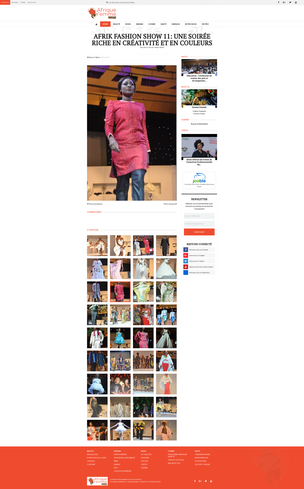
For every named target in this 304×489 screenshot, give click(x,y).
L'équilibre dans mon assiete (177, 455)
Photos (144, 461)
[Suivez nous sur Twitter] (290, 2)
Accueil (151, 47)
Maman (139, 24)
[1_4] (97, 384)
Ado (116, 468)
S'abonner (199, 232)
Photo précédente (95, 204)
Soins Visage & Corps (96, 458)
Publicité (143, 482)
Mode (128, 24)
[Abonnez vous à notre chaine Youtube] (296, 2)
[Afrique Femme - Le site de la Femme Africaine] (102, 13)
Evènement (5, 2)
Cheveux (91, 461)
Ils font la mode (202, 464)
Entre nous (191, 24)
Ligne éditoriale (133, 482)
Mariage (176, 24)
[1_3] (120, 268)
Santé (164, 24)
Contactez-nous (154, 482)
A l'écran (145, 458)
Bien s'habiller (201, 458)
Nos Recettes (174, 463)
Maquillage (92, 454)
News (105, 24)
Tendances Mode (202, 454)
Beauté (116, 24)
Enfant (117, 464)
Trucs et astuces (176, 460)
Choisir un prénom (122, 471)
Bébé (116, 461)
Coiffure (91, 464)
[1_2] (97, 268)
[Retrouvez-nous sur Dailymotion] (301, 2)
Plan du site (32, 2)
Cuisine (151, 24)
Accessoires (200, 461)
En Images (15, 2)
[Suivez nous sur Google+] (284, 2)
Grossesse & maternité (124, 458)
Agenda (144, 468)
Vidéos (23, 2)
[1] (97, 245)
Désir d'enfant (120, 454)
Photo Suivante (170, 204)
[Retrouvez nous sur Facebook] (278, 2)
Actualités (146, 454)
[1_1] (166, 245)
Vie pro (205, 24)
